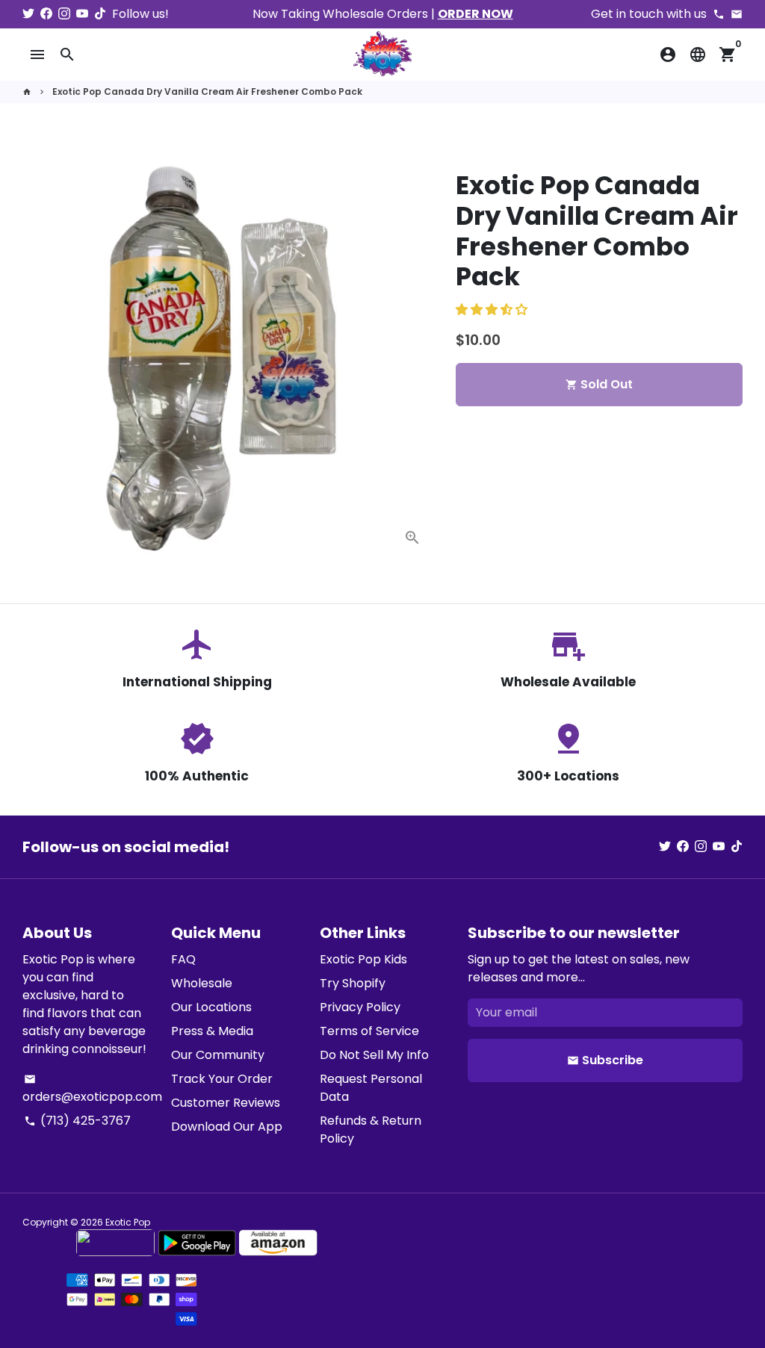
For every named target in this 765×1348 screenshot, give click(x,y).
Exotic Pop (127, 1222)
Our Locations (211, 1007)
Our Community (217, 1054)
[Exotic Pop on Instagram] (64, 13)
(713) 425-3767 (77, 1120)
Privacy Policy (360, 1007)
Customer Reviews (225, 1102)
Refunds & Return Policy (370, 1129)
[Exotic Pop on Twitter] (28, 13)
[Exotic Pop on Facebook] (46, 13)
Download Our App (226, 1126)
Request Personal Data (371, 1087)
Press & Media (212, 1031)
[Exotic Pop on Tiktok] (100, 13)
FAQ (183, 959)
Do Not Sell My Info (374, 1054)
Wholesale (201, 983)
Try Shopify (352, 983)
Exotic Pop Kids (363, 959)
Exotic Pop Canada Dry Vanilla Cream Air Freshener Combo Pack (207, 91)
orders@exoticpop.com (92, 1089)
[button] (493, 309)
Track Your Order (222, 1078)
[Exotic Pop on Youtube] (82, 13)
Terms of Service (369, 1031)
